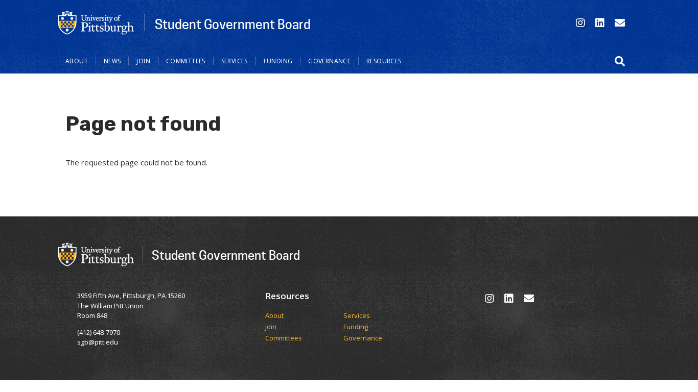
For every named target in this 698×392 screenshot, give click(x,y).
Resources (383, 61)
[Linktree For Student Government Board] (620, 23)
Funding (278, 61)
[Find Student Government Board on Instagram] (580, 23)
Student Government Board (233, 24)
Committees (185, 61)
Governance (329, 61)
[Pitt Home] (96, 22)
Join (143, 61)
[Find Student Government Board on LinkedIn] (599, 23)
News (112, 61)
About (76, 61)
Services (234, 61)
